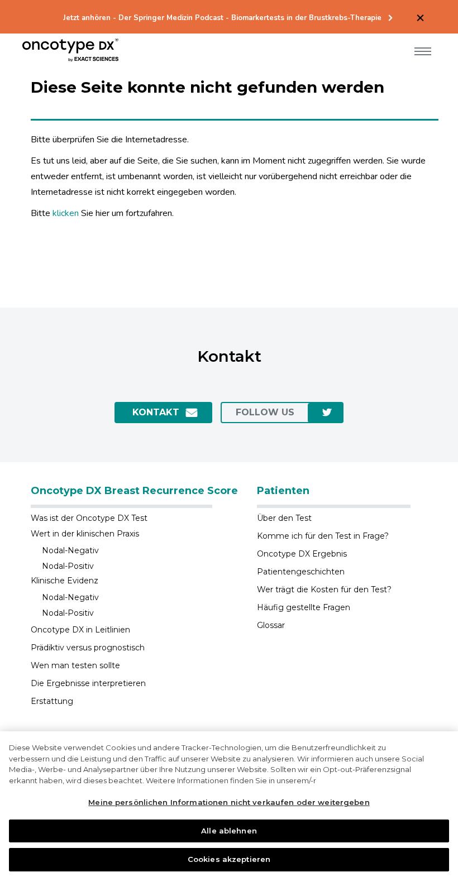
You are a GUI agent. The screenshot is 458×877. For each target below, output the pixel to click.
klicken (66, 213)
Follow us (265, 412)
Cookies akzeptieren (229, 859)
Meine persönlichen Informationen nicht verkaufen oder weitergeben (228, 802)
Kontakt (155, 412)
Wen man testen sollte (75, 665)
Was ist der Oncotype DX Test (89, 518)
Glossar (271, 625)
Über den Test (284, 518)
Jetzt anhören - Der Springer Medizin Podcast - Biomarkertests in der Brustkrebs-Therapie (222, 18)
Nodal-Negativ (70, 550)
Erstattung (52, 701)
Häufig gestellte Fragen (303, 607)
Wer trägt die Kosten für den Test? (324, 589)
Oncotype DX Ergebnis (302, 554)
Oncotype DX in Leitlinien (80, 630)
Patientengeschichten (301, 572)
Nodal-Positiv (68, 566)
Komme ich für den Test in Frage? (323, 536)
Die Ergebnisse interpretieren (88, 683)
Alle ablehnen (229, 830)
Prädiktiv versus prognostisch (88, 648)
